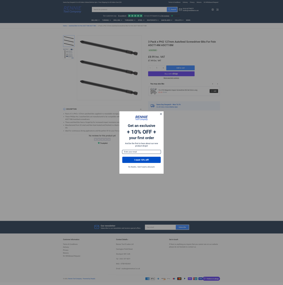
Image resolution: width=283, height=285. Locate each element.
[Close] (161, 114)
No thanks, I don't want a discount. (141, 167)
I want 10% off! (141, 160)
